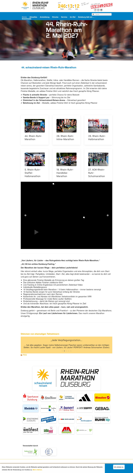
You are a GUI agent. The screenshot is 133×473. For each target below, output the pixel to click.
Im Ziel (72, 17)
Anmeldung (44, 17)
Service (64, 17)
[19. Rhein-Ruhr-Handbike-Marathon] (66, 159)
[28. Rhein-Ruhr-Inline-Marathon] (66, 125)
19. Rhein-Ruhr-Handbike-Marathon (65, 173)
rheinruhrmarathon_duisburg (35, 194)
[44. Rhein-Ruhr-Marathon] (35, 125)
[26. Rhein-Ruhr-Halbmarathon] (98, 125)
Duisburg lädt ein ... (86, 17)
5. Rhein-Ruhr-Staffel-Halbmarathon (33, 173)
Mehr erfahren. (37, 470)
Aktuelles (33, 17)
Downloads (26, 18)
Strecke (55, 17)
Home (24, 17)
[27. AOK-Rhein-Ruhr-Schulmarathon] (98, 159)
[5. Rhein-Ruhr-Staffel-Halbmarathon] (35, 159)
